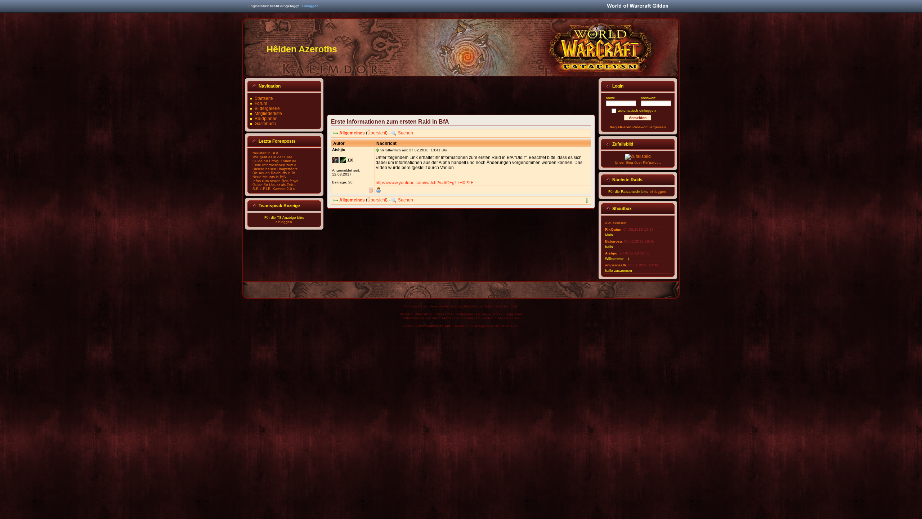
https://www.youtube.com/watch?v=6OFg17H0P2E (425, 182)
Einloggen (310, 6)
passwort (648, 98)
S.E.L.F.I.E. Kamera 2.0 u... (275, 189)
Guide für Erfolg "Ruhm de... (276, 161)
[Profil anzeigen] (378, 190)
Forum (261, 103)
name (610, 98)
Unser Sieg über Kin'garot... (638, 162)
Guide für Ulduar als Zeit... (274, 185)
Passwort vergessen (649, 127)
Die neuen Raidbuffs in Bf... (275, 173)
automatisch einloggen (637, 110)
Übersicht (376, 133)
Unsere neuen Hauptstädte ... (277, 169)
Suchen (405, 133)
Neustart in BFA (265, 153)
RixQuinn (613, 229)
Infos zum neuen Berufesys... (276, 181)
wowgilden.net (438, 326)
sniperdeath (615, 265)
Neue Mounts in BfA (269, 177)
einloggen (284, 222)
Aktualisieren (615, 223)
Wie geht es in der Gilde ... (274, 157)
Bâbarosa (613, 241)
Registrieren (620, 127)
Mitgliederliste (268, 113)
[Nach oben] (587, 200)
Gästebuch (265, 123)
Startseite (264, 98)
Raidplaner (266, 118)
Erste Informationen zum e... (276, 165)
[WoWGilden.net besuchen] (637, 6)
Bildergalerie (267, 108)
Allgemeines (352, 133)
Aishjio (611, 253)
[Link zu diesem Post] (377, 150)
